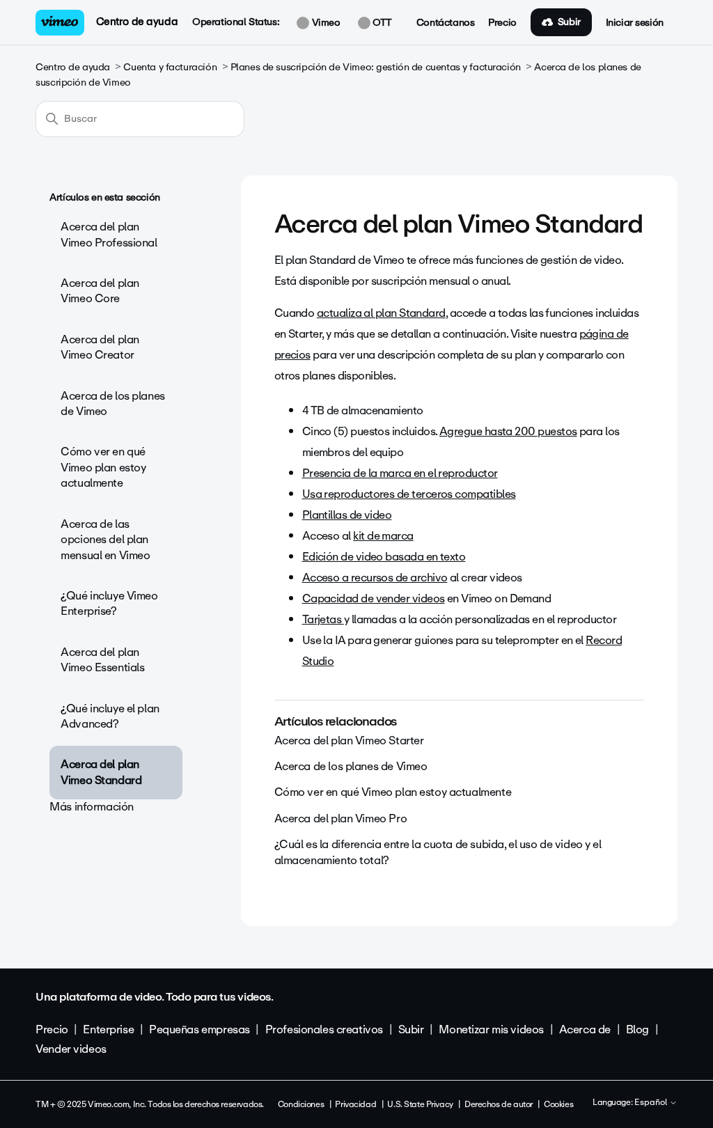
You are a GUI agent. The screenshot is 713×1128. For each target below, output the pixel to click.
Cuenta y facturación (170, 67)
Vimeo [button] (324, 23)
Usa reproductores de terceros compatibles (409, 494)
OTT (381, 23)
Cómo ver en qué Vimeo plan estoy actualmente (103, 467)
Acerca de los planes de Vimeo (113, 403)
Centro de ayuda (137, 21)
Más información (91, 806)
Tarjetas (323, 619)
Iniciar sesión (635, 23)
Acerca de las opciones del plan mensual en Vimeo (105, 540)
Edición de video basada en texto (384, 556)
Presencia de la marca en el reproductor (400, 473)
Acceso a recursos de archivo (375, 577)
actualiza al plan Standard (381, 313)
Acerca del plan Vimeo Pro (340, 818)
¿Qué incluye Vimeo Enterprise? (109, 603)
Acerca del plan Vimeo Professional (109, 234)
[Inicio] (60, 23)
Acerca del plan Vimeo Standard (101, 772)
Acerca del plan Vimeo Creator (100, 347)
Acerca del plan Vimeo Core (100, 291)
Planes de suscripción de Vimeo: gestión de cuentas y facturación (375, 67)
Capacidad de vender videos (373, 598)
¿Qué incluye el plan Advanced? (110, 716)
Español (651, 1103)
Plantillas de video (347, 515)
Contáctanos (445, 23)
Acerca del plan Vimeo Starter (349, 740)
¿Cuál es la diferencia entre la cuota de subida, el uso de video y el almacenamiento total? (438, 852)
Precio (502, 23)
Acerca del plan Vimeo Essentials (102, 660)
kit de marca (383, 535)
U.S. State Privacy (420, 1104)
